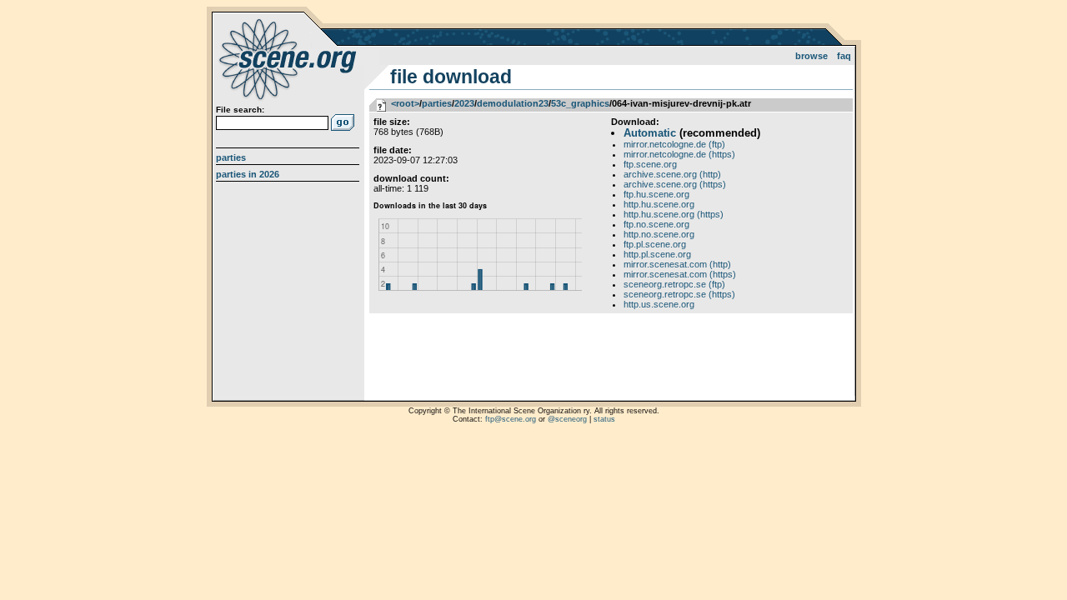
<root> (405, 103)
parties (437, 103)
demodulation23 (513, 103)
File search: (240, 109)
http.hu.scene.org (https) (674, 214)
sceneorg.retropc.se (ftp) (674, 284)
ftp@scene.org (510, 419)
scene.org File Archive (290, 58)
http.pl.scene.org (657, 254)
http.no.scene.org (659, 234)
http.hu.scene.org (659, 204)
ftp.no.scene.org (656, 224)
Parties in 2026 (247, 174)
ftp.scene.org (650, 164)
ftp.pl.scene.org (655, 244)
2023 (464, 103)
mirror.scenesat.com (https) (680, 274)
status (604, 419)
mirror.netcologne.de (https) (679, 154)
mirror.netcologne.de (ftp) (674, 144)
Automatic (650, 133)
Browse (811, 56)
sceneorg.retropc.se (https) (679, 294)
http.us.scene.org (659, 304)
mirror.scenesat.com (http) (677, 264)
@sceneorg (567, 419)
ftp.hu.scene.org (656, 194)
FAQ (844, 56)
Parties (231, 157)
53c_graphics (580, 103)
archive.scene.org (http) (672, 174)
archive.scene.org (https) (675, 184)
